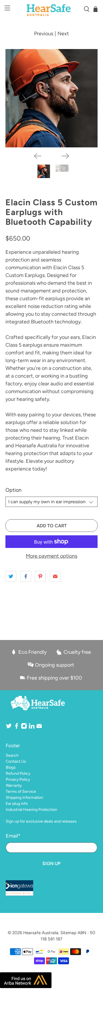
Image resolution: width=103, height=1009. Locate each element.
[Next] (65, 156)
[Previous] (37, 156)
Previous (43, 33)
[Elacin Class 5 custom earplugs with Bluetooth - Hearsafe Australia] (51, 98)
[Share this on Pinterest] (40, 576)
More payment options (51, 556)
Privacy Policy (18, 779)
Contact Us (16, 761)
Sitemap (68, 932)
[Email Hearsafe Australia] (39, 727)
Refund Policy (18, 773)
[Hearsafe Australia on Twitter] (9, 727)
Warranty (14, 785)
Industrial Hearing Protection (31, 809)
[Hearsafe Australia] (51, 9)
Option (13, 490)
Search (12, 755)
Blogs (11, 767)
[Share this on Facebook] (25, 576)
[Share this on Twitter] (10, 576)
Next (63, 33)
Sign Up (51, 863)
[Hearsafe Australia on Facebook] (16, 727)
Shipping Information (24, 797)
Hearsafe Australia (40, 932)
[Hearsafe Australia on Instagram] (24, 727)
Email (13, 836)
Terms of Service (21, 791)
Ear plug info (17, 803)
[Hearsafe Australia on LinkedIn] (32, 727)
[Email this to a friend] (55, 576)
